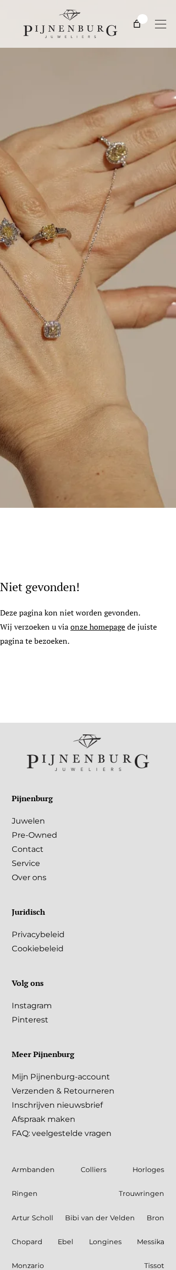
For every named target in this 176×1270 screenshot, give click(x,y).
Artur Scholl (32, 1217)
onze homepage (97, 626)
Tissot (154, 1265)
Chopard (27, 1241)
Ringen (25, 1193)
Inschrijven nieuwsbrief (57, 1105)
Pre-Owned (34, 835)
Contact (28, 849)
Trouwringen (141, 1193)
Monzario (28, 1265)
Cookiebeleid (38, 948)
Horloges (148, 1169)
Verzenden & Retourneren (63, 1091)
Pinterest (30, 1019)
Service (26, 863)
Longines (105, 1241)
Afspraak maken (43, 1119)
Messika (150, 1241)
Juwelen (28, 821)
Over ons (29, 877)
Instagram (32, 1005)
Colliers (94, 1169)
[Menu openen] (160, 24)
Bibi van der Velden (100, 1217)
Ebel (65, 1241)
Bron (155, 1217)
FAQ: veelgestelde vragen (61, 1133)
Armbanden (33, 1169)
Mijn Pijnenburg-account (61, 1076)
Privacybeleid (38, 934)
